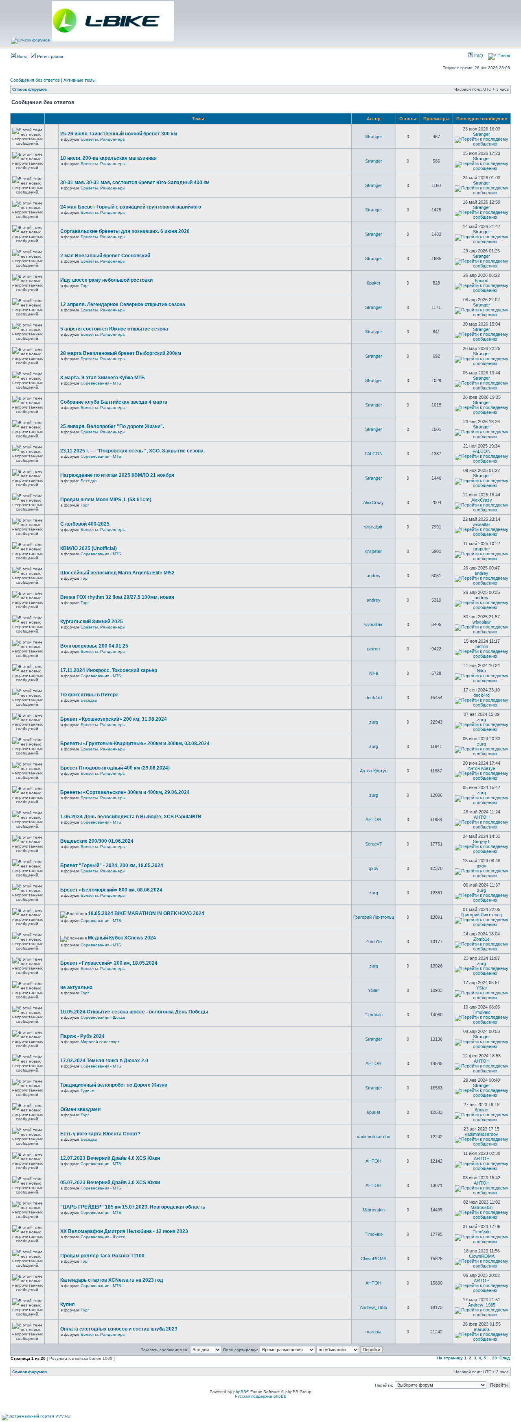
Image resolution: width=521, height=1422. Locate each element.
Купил (67, 1304)
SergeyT (373, 843)
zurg (373, 722)
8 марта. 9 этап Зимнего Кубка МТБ (102, 378)
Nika (373, 673)
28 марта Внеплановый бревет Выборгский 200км (120, 353)
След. (505, 1358)
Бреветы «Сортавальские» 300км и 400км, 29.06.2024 (125, 792)
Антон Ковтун (373, 770)
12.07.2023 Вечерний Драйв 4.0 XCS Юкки (110, 1158)
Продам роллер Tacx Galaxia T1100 (102, 1256)
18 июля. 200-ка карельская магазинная (108, 158)
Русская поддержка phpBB (261, 1396)
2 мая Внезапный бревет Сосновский (105, 256)
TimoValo (374, 1014)
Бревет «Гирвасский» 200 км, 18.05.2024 (109, 963)
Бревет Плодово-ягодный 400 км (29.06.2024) (115, 768)
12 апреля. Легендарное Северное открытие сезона (122, 304)
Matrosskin (374, 1209)
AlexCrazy (373, 502)
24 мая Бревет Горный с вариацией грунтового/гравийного (130, 207)
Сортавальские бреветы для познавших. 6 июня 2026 (125, 231)
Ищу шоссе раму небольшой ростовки (106, 280)
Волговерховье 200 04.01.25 (94, 646)
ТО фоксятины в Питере (89, 695)
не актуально (76, 987)
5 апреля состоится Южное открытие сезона (114, 329)
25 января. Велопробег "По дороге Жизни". (112, 426)
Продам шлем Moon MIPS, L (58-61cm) (105, 499)
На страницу (450, 1358)
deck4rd (374, 697)
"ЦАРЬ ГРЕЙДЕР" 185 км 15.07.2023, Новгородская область (132, 1207)
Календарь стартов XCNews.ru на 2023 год (111, 1280)
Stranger (373, 136)
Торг (85, 285)
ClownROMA (373, 1258)
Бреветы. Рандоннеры (103, 139)
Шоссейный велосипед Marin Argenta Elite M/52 (117, 573)
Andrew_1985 (373, 1307)
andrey (374, 575)
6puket (373, 282)
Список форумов (29, 89)
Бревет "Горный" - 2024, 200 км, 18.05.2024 (111, 865)
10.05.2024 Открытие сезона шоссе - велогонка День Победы (134, 1012)
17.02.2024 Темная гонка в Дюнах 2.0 (104, 1060)
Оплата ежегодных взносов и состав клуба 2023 (118, 1329)
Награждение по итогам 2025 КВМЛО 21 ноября (117, 475)
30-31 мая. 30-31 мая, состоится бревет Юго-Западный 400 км (135, 182)
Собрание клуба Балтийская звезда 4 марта (113, 402)
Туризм (87, 1090)
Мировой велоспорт (100, 1041)
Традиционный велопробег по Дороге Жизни (113, 1085)
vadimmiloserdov (373, 1136)
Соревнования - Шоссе (103, 1017)
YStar (373, 990)
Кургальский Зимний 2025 (91, 621)
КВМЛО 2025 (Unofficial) (88, 548)
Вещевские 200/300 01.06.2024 (97, 841)
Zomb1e (374, 941)
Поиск (503, 55)
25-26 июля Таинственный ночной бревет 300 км (118, 134)
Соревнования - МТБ (101, 383)
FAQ (478, 55)
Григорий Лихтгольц (373, 917)
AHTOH (373, 819)
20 (494, 1358)
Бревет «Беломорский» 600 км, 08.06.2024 (111, 890)
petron (373, 648)
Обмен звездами (80, 1109)
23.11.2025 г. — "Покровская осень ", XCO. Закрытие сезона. (132, 451)
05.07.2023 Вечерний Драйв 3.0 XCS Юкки (110, 1182)
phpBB (239, 1391)
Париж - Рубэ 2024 (82, 1036)
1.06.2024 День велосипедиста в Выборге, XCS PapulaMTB (130, 817)
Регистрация (49, 56)
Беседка (89, 480)
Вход (21, 56)
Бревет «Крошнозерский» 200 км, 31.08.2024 (113, 719)
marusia (373, 1331)
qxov (374, 868)
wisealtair (373, 526)
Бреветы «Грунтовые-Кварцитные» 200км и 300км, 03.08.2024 (135, 743)
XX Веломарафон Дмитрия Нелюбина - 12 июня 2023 (124, 1231)
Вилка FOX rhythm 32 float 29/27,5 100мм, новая (117, 597)
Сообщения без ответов (35, 80)
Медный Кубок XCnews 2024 (122, 938)
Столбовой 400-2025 (84, 524)
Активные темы (79, 80)
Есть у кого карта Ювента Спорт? (100, 1134)
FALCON (374, 453)
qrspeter (373, 551)
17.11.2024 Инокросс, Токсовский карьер (108, 670)
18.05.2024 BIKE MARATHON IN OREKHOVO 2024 (146, 913)
